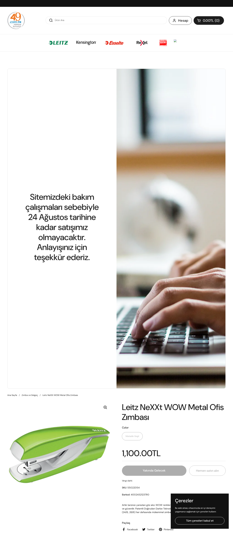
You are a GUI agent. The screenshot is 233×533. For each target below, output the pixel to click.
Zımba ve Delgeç (30, 395)
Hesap (183, 20)
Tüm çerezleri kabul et (200, 520)
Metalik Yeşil (132, 436)
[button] (209, 20)
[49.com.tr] (16, 20)
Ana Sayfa (12, 395)
